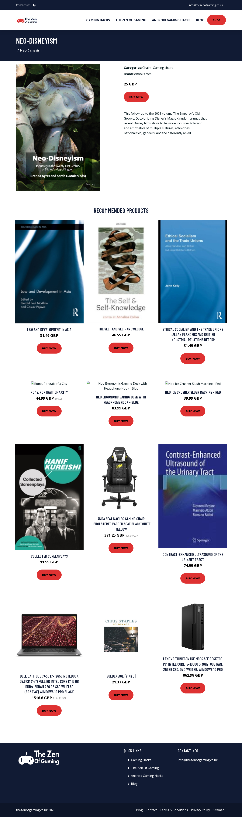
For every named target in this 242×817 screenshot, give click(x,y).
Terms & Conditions (174, 810)
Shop (216, 20)
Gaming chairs (163, 68)
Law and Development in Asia (49, 329)
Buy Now (136, 97)
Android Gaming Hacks (171, 20)
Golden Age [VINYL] (121, 676)
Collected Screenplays (49, 556)
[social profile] (34, 5)
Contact (151, 810)
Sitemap (218, 810)
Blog (200, 20)
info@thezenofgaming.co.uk (206, 5)
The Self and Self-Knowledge (121, 328)
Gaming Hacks (98, 20)
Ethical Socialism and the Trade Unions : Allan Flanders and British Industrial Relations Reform (192, 334)
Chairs (146, 68)
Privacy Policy (200, 810)
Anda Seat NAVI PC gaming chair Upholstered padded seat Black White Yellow (121, 523)
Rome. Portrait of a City (49, 392)
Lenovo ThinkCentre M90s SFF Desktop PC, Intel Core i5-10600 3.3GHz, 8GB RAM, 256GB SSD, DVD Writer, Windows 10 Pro (193, 663)
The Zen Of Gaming (131, 20)
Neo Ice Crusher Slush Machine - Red (193, 392)
